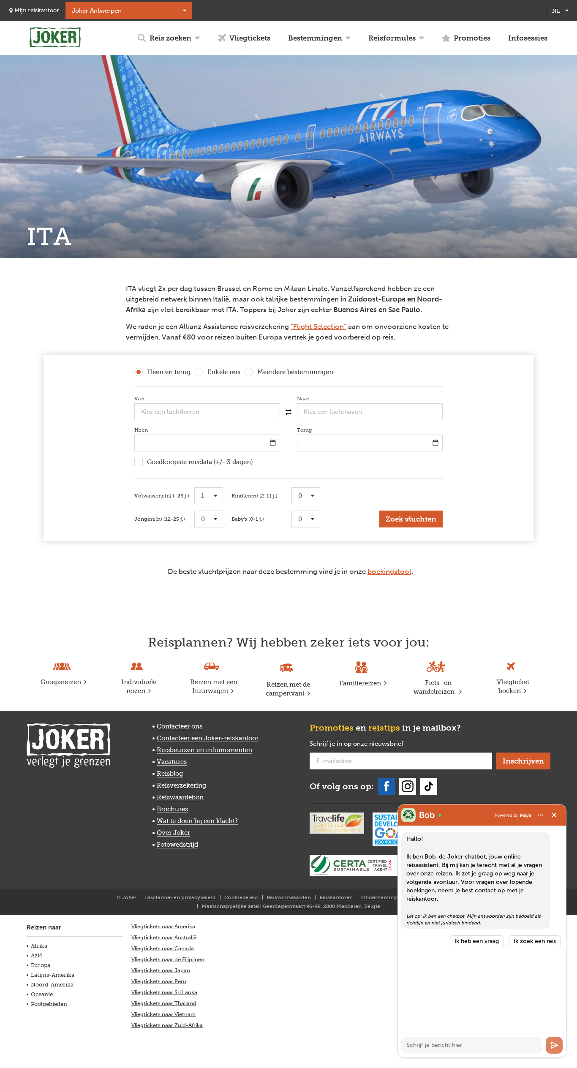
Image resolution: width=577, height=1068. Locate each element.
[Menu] (541, 815)
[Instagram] (407, 786)
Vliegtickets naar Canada (162, 948)
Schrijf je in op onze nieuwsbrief (370, 744)
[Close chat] (554, 815)
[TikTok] (428, 786)
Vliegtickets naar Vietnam (163, 1014)
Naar (315, 399)
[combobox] (207, 411)
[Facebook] (386, 786)
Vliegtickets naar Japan (160, 970)
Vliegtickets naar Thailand (163, 1003)
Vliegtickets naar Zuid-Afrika (167, 1025)
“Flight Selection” (318, 326)
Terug (317, 430)
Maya (525, 815)
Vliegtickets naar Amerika (163, 926)
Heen (153, 430)
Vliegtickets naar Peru (158, 981)
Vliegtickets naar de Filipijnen (167, 959)
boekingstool (389, 571)
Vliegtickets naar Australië (163, 937)
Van (151, 399)
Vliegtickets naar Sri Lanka (164, 992)
